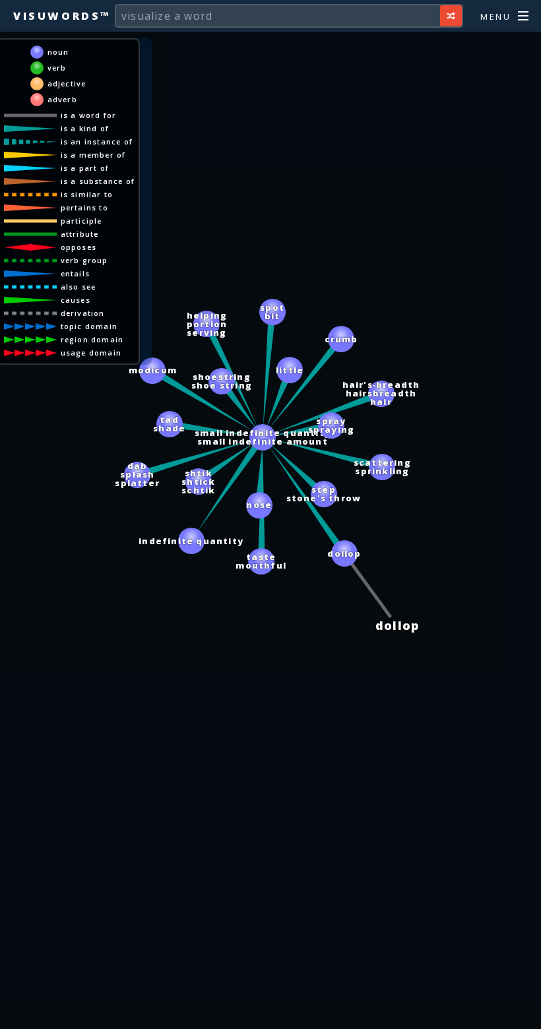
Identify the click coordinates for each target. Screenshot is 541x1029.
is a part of (85, 168)
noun (58, 52)
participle (81, 221)
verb (57, 68)
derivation (83, 313)
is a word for (89, 115)
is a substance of (98, 181)
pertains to (84, 207)
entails (75, 273)
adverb (62, 99)
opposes (78, 247)
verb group (84, 260)
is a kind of (85, 128)
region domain (92, 339)
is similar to (87, 194)
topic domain (89, 326)
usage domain (91, 353)
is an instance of (97, 141)
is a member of (93, 155)
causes (75, 300)
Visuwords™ (62, 16)
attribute (80, 234)
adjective (67, 83)
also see (78, 287)
